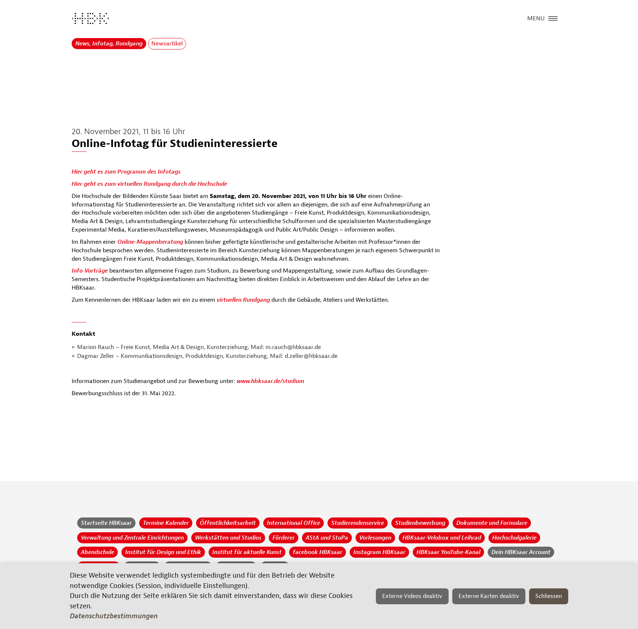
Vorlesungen (375, 537)
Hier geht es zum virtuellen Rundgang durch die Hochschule (149, 184)
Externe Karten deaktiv (489, 596)
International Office (293, 523)
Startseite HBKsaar (106, 523)
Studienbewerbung (420, 523)
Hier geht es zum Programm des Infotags (126, 171)
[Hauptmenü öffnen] (553, 17)
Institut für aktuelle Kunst (247, 552)
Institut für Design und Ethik (163, 552)
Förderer (283, 537)
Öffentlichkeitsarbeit (228, 523)
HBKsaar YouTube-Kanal (448, 552)
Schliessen (548, 596)
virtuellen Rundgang (243, 300)
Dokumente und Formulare (491, 523)
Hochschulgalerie (514, 537)
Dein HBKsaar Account (520, 552)
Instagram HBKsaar (379, 552)
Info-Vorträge (90, 270)
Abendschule (97, 552)
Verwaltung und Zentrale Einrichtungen (132, 537)
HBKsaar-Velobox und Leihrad (441, 537)
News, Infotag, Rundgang (109, 43)
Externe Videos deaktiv (412, 596)
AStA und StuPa (327, 537)
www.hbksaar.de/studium (269, 381)
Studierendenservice (357, 523)
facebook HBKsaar (317, 552)
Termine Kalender (166, 523)
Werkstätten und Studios (228, 537)
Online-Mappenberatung (150, 242)
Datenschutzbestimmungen (114, 616)
